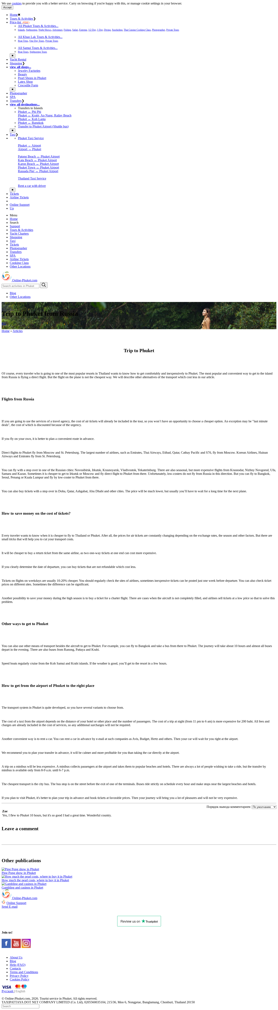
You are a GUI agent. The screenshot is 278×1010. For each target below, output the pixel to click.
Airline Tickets (19, 197)
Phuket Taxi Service (31, 138)
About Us (16, 957)
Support (15, 226)
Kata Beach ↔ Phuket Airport (37, 160)
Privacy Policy (19, 975)
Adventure (57, 29)
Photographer (158, 29)
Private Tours (172, 29)
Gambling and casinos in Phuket (22, 887)
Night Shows (44, 29)
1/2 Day (92, 29)
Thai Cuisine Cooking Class (137, 29)
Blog (13, 293)
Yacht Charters (19, 233)
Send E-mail (10, 906)
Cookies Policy (19, 979)
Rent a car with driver (32, 185)
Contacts (15, 968)
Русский (8, 991)
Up (12, 208)
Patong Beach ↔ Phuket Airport (39, 156)
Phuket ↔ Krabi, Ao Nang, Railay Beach (44, 115)
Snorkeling (117, 29)
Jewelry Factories (29, 70)
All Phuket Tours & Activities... (38, 26)
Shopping (16, 63)
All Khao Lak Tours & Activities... (40, 37)
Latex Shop (25, 81)
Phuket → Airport (29, 145)
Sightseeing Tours (38, 51)
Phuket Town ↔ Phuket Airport (38, 167)
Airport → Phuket (29, 149)
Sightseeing (31, 29)
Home (14, 14)
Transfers (16, 100)
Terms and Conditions (24, 972)
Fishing (67, 29)
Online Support (20, 204)
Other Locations (20, 266)
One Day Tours (36, 40)
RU (4, 323)
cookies (17, 3)
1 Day (100, 29)
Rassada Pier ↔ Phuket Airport (38, 171)
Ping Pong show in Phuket (19, 873)
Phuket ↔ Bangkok (31, 122)
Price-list (19, 22)
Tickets (14, 193)
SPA (13, 97)
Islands (21, 29)
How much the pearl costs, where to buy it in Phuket (35, 880)
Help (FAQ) (17, 964)
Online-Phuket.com (24, 280)
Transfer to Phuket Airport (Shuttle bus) (43, 126)
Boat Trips (23, 40)
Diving (107, 29)
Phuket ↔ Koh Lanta (32, 119)
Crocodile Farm (28, 85)
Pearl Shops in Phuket (32, 78)
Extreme (83, 29)
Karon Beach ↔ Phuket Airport (38, 164)
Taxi (12, 134)
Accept (7, 7)
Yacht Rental (18, 59)
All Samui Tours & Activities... (38, 48)
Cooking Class (19, 263)
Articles (18, 331)
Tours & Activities (21, 18)
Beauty (22, 74)
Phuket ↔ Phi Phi (29, 111)
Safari (75, 29)
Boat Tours (23, 51)
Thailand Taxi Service (32, 178)
